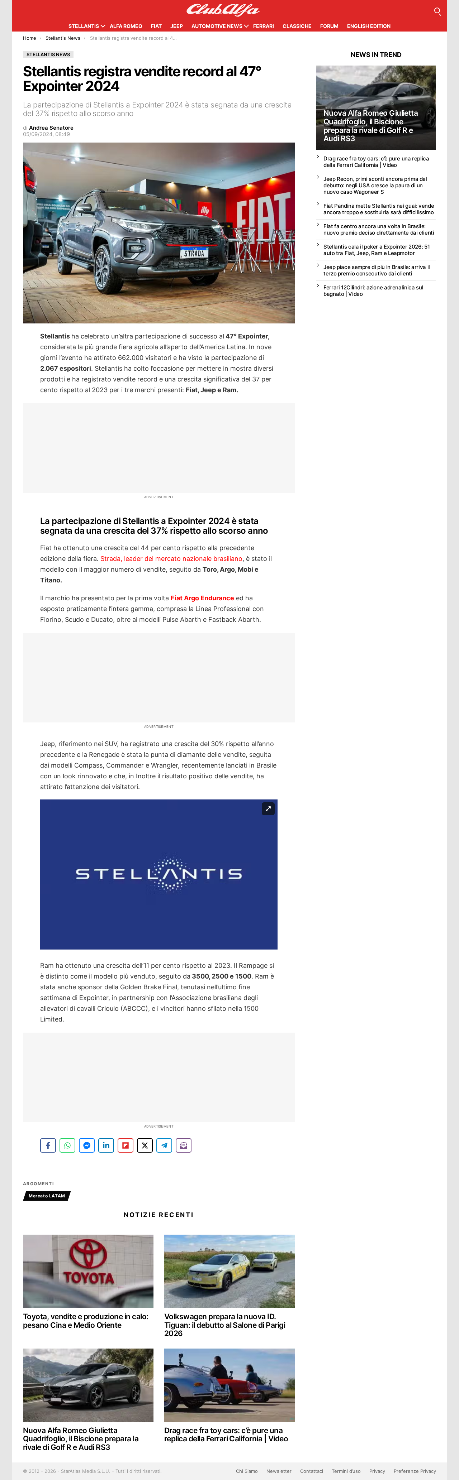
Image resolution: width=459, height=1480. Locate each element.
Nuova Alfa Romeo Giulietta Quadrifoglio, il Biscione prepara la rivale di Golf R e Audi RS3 (80, 1439)
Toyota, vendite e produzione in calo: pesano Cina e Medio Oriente (85, 1321)
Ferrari (263, 26)
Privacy (377, 1471)
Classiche (297, 26)
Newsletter (279, 1471)
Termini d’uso (346, 1471)
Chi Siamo (247, 1471)
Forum (329, 26)
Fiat (156, 26)
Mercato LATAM (47, 1195)
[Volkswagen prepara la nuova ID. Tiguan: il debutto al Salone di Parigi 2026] (229, 1271)
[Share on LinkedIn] (106, 1145)
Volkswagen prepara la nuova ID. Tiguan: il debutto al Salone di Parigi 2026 (224, 1325)
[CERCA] (437, 10)
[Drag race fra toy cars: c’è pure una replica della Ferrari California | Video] (229, 1385)
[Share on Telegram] (164, 1145)
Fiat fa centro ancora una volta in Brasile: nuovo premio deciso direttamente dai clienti (378, 229)
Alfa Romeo (126, 26)
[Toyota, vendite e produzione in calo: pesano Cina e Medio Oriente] (88, 1271)
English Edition (369, 26)
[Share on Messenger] (87, 1145)
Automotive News (216, 26)
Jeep (176, 26)
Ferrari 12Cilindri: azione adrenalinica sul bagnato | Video (373, 290)
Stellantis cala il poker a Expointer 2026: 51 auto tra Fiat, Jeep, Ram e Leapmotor (376, 249)
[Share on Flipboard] (125, 1145)
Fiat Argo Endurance (202, 598)
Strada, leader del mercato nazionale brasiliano (171, 558)
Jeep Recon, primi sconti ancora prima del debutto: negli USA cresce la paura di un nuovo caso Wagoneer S (375, 185)
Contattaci (311, 1471)
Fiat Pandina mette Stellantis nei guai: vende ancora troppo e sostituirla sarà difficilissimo (378, 209)
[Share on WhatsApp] (67, 1145)
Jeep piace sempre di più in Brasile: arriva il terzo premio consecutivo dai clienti (376, 270)
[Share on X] (145, 1145)
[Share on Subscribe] (183, 1145)
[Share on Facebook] (48, 1145)
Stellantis (83, 26)
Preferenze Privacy (415, 1471)
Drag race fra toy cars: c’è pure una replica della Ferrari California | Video (226, 1434)
